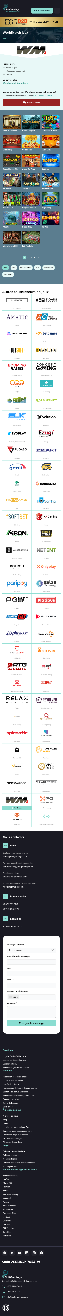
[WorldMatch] (17, 801)
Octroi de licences (10, 1103)
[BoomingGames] (17, 369)
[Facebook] (4, 1253)
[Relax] (17, 702)
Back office (8, 1107)
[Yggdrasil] (17, 818)
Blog (5, 1120)
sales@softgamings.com (15, 856)
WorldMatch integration (14, 83)
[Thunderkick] (17, 751)
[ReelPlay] (46, 685)
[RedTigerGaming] (17, 685)
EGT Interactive (9, 1206)
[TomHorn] (46, 751)
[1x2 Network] (17, 302)
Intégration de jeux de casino (15, 1077)
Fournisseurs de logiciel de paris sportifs (20, 1088)
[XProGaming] (46, 801)
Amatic (6, 1202)
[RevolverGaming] (46, 702)
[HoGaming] (46, 502)
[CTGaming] (46, 385)
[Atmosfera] (17, 335)
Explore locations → (12, 926)
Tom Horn (7, 1232)
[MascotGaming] (17, 552)
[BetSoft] (17, 352)
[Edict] (17, 402)
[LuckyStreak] (46, 535)
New (13, 267)
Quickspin (7, 1221)
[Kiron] (17, 535)
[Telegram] (41, 1253)
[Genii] (17, 468)
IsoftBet (6, 1217)
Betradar (6, 1224)
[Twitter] (12, 1253)
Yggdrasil (7, 1198)
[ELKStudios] (17, 418)
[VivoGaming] (46, 768)
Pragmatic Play (9, 1213)
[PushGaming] (17, 652)
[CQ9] (17, 385)
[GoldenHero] (46, 468)
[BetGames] (46, 335)
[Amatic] (17, 319)
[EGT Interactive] (46, 402)
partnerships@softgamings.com (18, 866)
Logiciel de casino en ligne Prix (16, 1127)
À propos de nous (10, 1116)
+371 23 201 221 (11, 909)
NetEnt (6, 1179)
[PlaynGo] (17, 618)
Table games (48, 267)
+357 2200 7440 (10, 904)
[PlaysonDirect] (46, 618)
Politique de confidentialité (14, 1151)
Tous (5, 267)
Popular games (25, 267)
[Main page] (12, 8)
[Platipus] (46, 602)
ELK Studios (8, 1228)
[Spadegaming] (46, 718)
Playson (6, 1187)
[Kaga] (46, 518)
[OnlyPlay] (46, 568)
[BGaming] (46, 352)
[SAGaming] (17, 718)
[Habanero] (46, 485)
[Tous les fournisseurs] (46, 818)
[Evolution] (46, 418)
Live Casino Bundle (11, 1084)
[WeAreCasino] (46, 785)
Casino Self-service (11, 1064)
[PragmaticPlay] (46, 635)
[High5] (17, 502)
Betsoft (6, 1191)
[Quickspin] (46, 652)
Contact (6, 1123)
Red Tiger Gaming (10, 1194)
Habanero (7, 1236)
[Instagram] (34, 1253)
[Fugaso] (17, 452)
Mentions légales (10, 1159)
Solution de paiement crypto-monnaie (18, 1095)
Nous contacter (42, 10)
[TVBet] (17, 768)
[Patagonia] (46, 585)
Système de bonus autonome (15, 1092)
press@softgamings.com (15, 876)
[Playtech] (17, 635)
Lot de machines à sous (13, 1080)
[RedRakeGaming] (46, 668)
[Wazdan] (17, 785)
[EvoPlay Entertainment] (17, 435)
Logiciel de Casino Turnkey (14, 1060)
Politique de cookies (11, 1155)
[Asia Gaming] (46, 319)
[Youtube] (19, 1253)
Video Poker (8, 274)
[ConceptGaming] (46, 369)
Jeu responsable (10, 1166)
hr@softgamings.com (13, 887)
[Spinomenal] (46, 735)
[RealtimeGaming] (17, 668)
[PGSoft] (17, 602)
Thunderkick (8, 1209)
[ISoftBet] (17, 518)
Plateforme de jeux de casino (15, 1135)
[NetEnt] (46, 552)
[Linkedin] (26, 1253)
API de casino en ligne (12, 1138)
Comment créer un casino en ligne (17, 1131)
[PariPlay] (17, 585)
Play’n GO (7, 1183)
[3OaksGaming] (46, 302)
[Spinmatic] (17, 735)
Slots (37, 267)
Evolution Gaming (10, 1176)
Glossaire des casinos (12, 1142)
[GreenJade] (17, 485)
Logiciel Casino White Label (14, 1056)
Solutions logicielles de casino (16, 1067)
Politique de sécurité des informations (19, 1163)
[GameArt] (46, 452)
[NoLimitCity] (17, 568)
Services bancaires (11, 1099)
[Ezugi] (46, 435)
